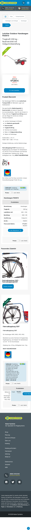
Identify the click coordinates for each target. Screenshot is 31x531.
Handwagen (24, 20)
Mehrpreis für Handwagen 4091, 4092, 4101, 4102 (7, 395)
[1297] (5, 162)
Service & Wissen (10, 438)
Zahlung (7, 454)
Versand (7, 464)
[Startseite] (4, 16)
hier (21, 180)
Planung (7, 435)
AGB (6, 467)
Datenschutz (9, 461)
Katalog (7, 443)
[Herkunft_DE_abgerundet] (7, 172)
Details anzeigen (7, 286)
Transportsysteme (20, 16)
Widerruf (7, 457)
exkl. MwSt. (17, 192)
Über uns (7, 440)
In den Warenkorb (14, 230)
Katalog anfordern (10, 448)
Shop (11, 16)
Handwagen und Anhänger (11, 20)
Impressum (8, 451)
